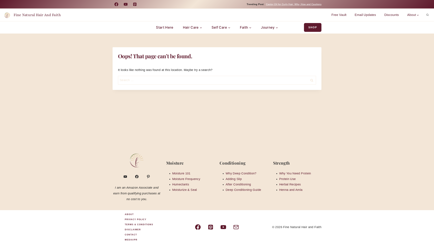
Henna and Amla (291, 190)
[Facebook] (116, 4)
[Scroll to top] (426, 231)
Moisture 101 (181, 173)
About (129, 214)
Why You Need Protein (295, 173)
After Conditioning (238, 184)
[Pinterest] (135, 4)
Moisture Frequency (186, 179)
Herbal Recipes (290, 184)
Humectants (180, 184)
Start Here (164, 27)
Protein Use (287, 179)
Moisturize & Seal (184, 190)
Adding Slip (234, 179)
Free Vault (338, 15)
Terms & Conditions (139, 224)
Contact (131, 235)
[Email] (236, 226)
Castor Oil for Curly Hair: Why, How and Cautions (293, 4)
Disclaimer (133, 229)
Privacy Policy (135, 219)
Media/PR (131, 240)
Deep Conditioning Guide (243, 190)
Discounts (391, 15)
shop (312, 27)
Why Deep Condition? (241, 173)
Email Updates (365, 15)
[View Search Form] (427, 14)
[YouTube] (125, 4)
